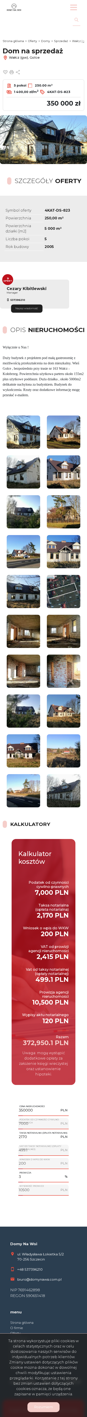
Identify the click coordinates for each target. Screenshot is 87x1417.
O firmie (16, 1328)
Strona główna (21, 1323)
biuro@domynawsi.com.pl (39, 1279)
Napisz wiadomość (26, 308)
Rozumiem (43, 1407)
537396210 (17, 300)
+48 (21, 1269)
